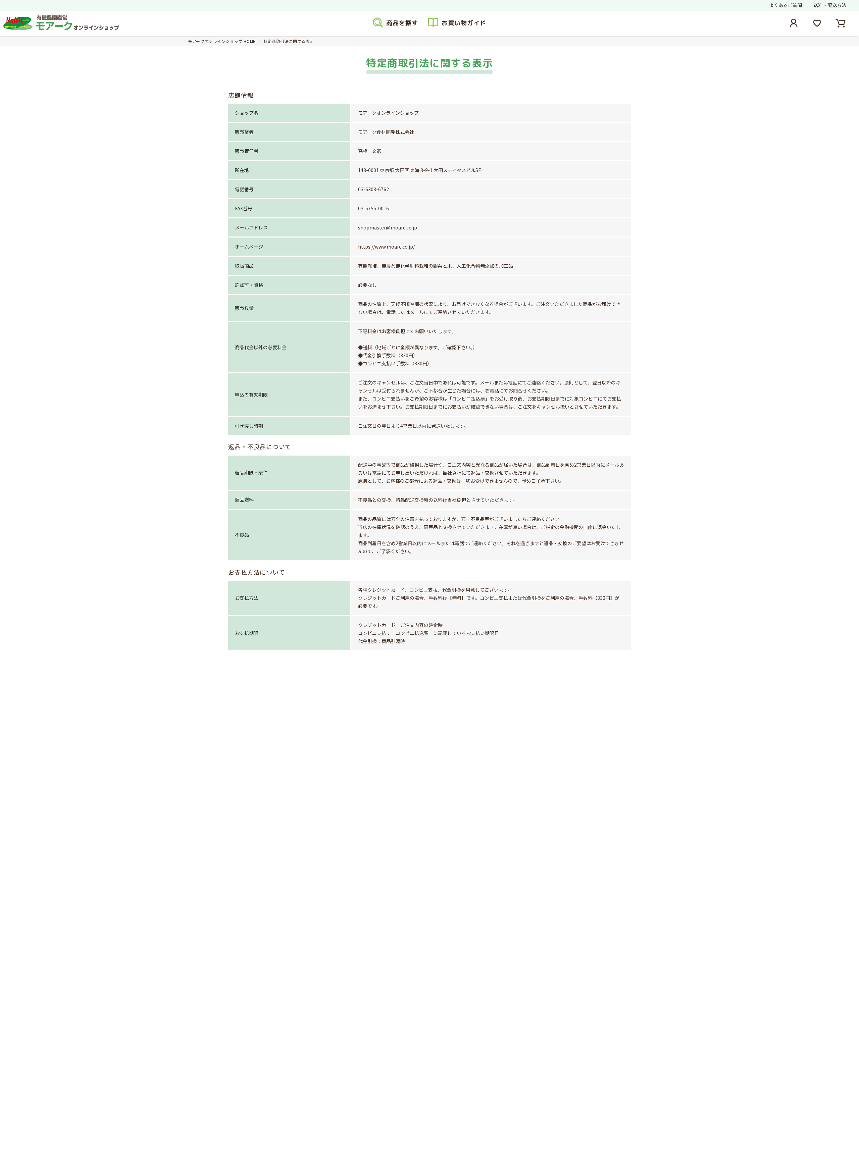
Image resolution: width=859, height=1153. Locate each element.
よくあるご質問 (785, 5)
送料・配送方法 (829, 5)
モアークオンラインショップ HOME (222, 41)
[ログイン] (794, 23)
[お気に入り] (817, 23)
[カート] (841, 23)
